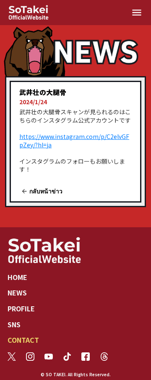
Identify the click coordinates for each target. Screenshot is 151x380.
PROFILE (21, 308)
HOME (17, 277)
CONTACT (23, 340)
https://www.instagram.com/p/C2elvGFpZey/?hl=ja (74, 140)
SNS (14, 324)
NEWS (17, 293)
